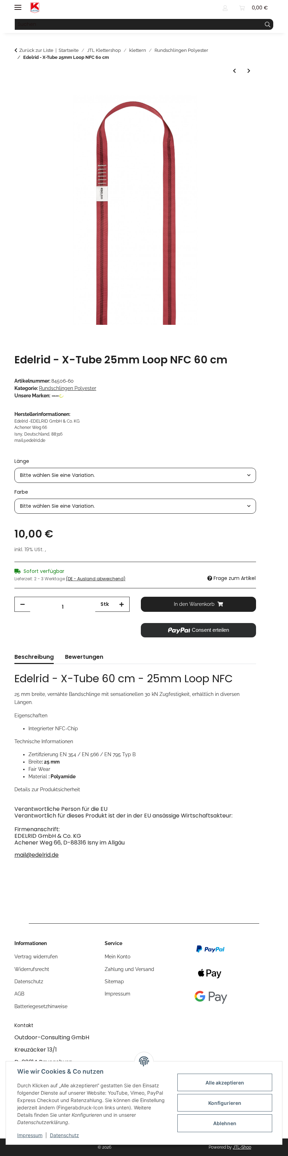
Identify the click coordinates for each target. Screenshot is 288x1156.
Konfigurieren (224, 1103)
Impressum (29, 1135)
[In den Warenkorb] (20, 91)
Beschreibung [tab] (34, 657)
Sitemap (114, 981)
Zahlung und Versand (129, 969)
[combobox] (135, 475)
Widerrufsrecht (31, 969)
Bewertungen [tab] (84, 657)
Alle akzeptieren (224, 1083)
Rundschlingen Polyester (67, 388)
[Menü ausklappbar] (17, 4)
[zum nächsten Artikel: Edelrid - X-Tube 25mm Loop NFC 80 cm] (249, 70)
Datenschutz (64, 1135)
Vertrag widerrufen (36, 956)
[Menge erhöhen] (121, 604)
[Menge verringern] (22, 604)
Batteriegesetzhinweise (40, 1006)
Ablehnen (224, 1123)
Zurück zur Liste (36, 50)
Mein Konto (117, 956)
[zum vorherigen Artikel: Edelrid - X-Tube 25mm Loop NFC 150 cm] (234, 70)
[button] (225, 8)
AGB (19, 994)
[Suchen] (268, 24)
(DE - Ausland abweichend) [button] (95, 579)
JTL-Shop (242, 1147)
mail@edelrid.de (36, 855)
